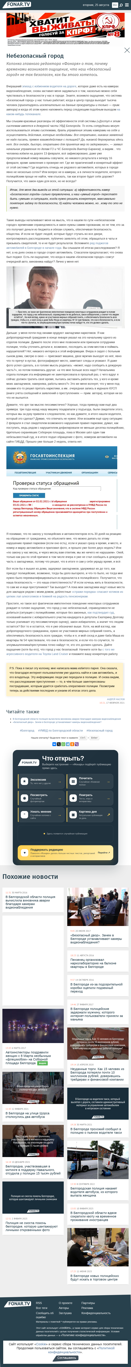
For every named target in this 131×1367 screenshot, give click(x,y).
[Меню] (127, 5)
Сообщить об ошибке (45, 1315)
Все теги (41, 1308)
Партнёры (88, 1303)
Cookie (41, 1344)
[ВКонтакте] (54, 744)
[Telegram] (68, 744)
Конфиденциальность (96, 1313)
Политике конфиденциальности (83, 1335)
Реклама (87, 1308)
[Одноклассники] (72, 744)
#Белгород (27, 731)
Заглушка (65, 1313)
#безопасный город (100, 731)
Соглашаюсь (66, 1358)
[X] (59, 744)
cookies (65, 1328)
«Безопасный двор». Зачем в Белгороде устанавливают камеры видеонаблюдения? (57, 722)
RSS (39, 1303)
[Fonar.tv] (16, 4)
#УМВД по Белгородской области (60, 731)
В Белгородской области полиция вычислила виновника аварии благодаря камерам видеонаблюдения (67, 719)
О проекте (65, 1303)
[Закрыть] (127, 50)
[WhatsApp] (63, 744)
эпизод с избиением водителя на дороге (49, 86)
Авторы (64, 1308)
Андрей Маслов (116, 699)
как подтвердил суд (101, 613)
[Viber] (77, 744)
